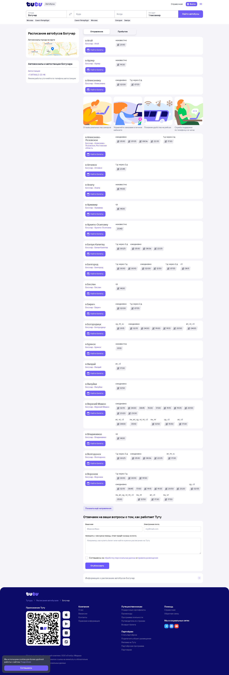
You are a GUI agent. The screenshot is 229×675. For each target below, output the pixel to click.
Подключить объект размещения (136, 638)
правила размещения (148, 558)
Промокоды (126, 613)
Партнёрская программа (132, 646)
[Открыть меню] (201, 4)
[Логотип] (34, 4)
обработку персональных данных (120, 558)
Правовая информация (89, 621)
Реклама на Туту (128, 642)
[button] (97, 31)
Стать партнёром (129, 635)
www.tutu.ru (71, 659)
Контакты (82, 617)
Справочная (177, 4)
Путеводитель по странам (133, 621)
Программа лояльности (132, 617)
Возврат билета (128, 624)
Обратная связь (171, 613)
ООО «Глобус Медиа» (71, 655)
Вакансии (82, 613)
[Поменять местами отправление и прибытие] (70, 14)
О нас (80, 610)
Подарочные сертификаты (133, 610)
